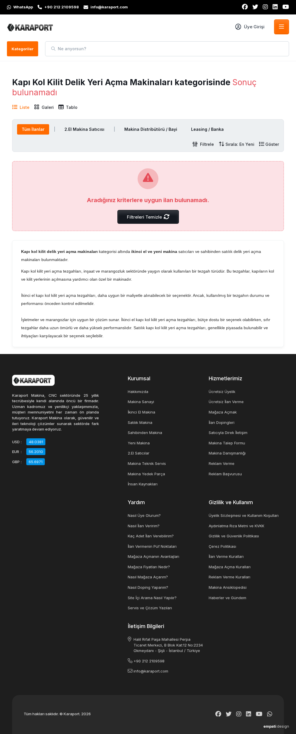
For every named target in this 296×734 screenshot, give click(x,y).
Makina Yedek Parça (146, 474)
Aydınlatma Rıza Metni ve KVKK (236, 526)
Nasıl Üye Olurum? (144, 515)
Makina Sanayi (141, 401)
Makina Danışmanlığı (227, 453)
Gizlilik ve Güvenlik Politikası (234, 536)
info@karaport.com (151, 671)
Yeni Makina (139, 443)
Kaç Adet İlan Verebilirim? (151, 536)
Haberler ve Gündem (227, 597)
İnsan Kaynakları (143, 484)
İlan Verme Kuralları (226, 556)
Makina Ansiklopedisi (228, 587)
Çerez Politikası (222, 546)
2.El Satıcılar (138, 453)
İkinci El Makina (141, 412)
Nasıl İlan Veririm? (144, 526)
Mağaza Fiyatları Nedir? (149, 567)
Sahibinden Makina (145, 432)
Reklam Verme (221, 463)
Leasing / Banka (207, 129)
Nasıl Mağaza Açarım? (148, 577)
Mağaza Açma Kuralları (230, 567)
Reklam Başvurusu (225, 474)
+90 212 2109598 (149, 661)
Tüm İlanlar (33, 129)
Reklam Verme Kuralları (229, 577)
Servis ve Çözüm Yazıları (150, 608)
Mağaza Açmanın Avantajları (153, 556)
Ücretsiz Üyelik (222, 391)
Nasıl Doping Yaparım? (148, 587)
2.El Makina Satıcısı (84, 129)
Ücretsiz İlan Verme (226, 401)
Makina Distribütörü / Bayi (150, 129)
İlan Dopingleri (221, 422)
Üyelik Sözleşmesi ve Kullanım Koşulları (244, 515)
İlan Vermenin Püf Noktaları (152, 546)
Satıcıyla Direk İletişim (228, 432)
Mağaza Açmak (223, 412)
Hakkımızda (138, 391)
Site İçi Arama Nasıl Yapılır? (152, 597)
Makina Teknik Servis (147, 463)
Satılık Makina (140, 422)
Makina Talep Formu (227, 443)
